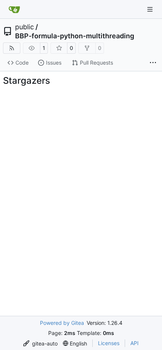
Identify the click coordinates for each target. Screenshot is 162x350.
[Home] (14, 9)
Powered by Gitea (62, 323)
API (134, 343)
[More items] (153, 63)
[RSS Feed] (11, 48)
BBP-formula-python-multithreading (74, 36)
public (24, 27)
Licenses (108, 343)
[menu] (40, 343)
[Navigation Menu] (150, 9)
